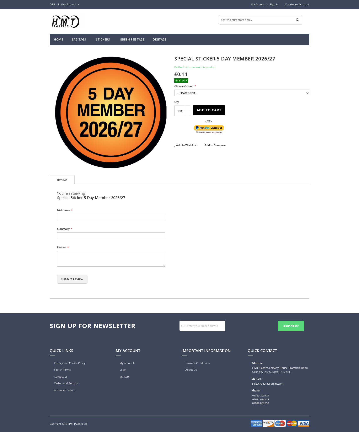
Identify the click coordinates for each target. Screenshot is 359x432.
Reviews (62, 180)
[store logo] (67, 21)
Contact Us (60, 376)
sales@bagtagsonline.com (268, 383)
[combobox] (260, 20)
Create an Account (297, 4)
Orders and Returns (65, 383)
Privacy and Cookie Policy (69, 363)
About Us (191, 370)
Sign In (274, 4)
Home (58, 39)
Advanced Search (64, 390)
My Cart (124, 376)
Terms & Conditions (197, 363)
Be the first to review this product (195, 67)
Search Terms (62, 370)
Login (122, 370)
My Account (259, 4)
